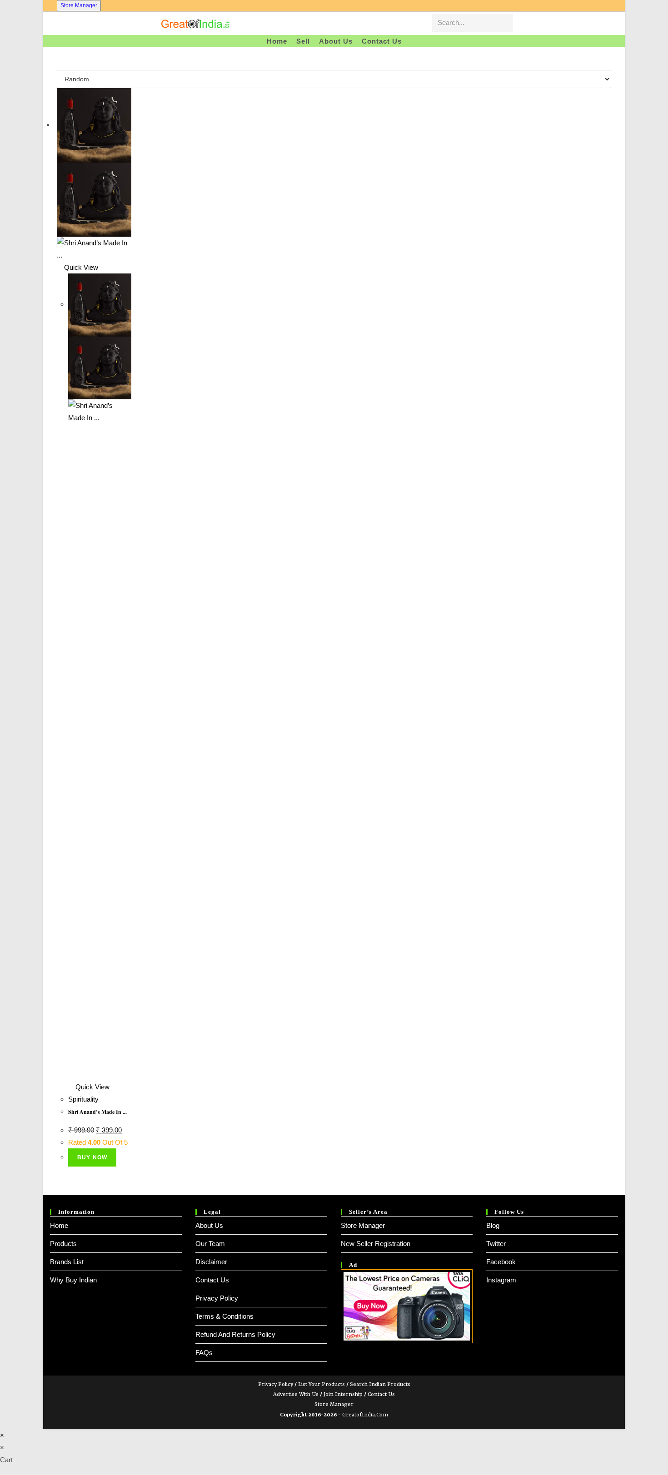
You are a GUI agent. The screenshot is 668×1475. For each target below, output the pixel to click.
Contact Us (212, 1280)
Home (59, 1225)
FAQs (204, 1352)
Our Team (210, 1243)
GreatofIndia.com (365, 1415)
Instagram (501, 1280)
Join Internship (343, 1394)
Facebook (501, 1262)
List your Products (321, 1384)
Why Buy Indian (73, 1280)
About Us (209, 1225)
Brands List (67, 1262)
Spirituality (83, 1099)
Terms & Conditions (224, 1316)
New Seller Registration (375, 1243)
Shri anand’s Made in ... (97, 1112)
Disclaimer (211, 1262)
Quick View (80, 267)
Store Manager (78, 5)
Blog (492, 1225)
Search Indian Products (380, 1384)
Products (63, 1243)
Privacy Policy (216, 1298)
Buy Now (92, 1157)
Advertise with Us (296, 1394)
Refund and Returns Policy (235, 1334)
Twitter (496, 1243)
